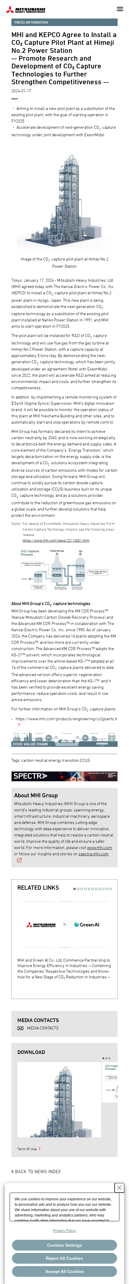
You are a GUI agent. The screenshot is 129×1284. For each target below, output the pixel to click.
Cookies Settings (64, 1245)
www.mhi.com (99, 847)
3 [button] (82, 889)
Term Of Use (27, 1149)
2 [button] (78, 889)
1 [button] (75, 889)
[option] (67, 937)
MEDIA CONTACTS (42, 1027)
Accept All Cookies (64, 1271)
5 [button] (89, 889)
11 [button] (111, 889)
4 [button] (85, 889)
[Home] (25, 8)
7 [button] (96, 889)
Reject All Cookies (64, 1258)
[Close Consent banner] (119, 1188)
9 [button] (103, 889)
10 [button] (107, 889)
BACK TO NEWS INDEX (38, 1171)
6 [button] (93, 889)
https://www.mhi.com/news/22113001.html (55, 540)
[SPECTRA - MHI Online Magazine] (64, 773)
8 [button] (100, 889)
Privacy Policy (64, 1231)
